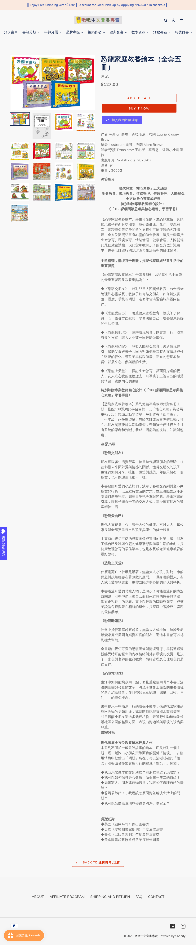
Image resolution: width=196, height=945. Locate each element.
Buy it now (139, 108)
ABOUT (38, 896)
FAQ (139, 896)
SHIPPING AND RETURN (110, 896)
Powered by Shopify (172, 936)
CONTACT (156, 896)
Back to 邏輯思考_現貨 (101, 862)
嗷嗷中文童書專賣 (146, 936)
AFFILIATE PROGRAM (67, 896)
